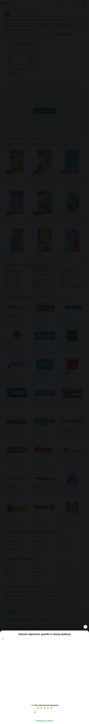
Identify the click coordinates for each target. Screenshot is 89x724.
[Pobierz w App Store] (44, 714)
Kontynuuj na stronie (44, 721)
